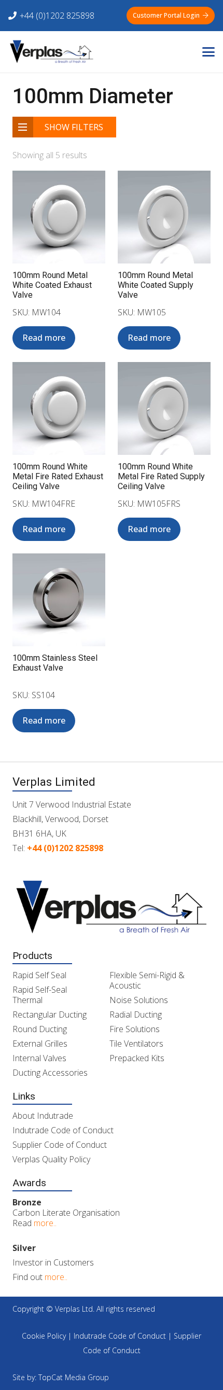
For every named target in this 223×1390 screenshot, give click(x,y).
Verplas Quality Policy (51, 1159)
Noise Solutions (138, 1000)
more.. (45, 1223)
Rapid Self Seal (39, 975)
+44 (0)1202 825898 (65, 848)
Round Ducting (39, 1029)
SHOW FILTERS (74, 127)
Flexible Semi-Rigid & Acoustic (147, 980)
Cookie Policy (44, 1336)
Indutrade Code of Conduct (63, 1130)
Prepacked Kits (136, 1058)
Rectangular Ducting (49, 1014)
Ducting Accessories (50, 1072)
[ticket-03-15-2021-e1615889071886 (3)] (51, 52)
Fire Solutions (134, 1029)
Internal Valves (39, 1058)
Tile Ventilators (136, 1043)
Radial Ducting (135, 1014)
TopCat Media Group (73, 1377)
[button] (208, 52)
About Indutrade (42, 1115)
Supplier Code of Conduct (59, 1144)
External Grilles (39, 1043)
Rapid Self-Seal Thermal (39, 995)
